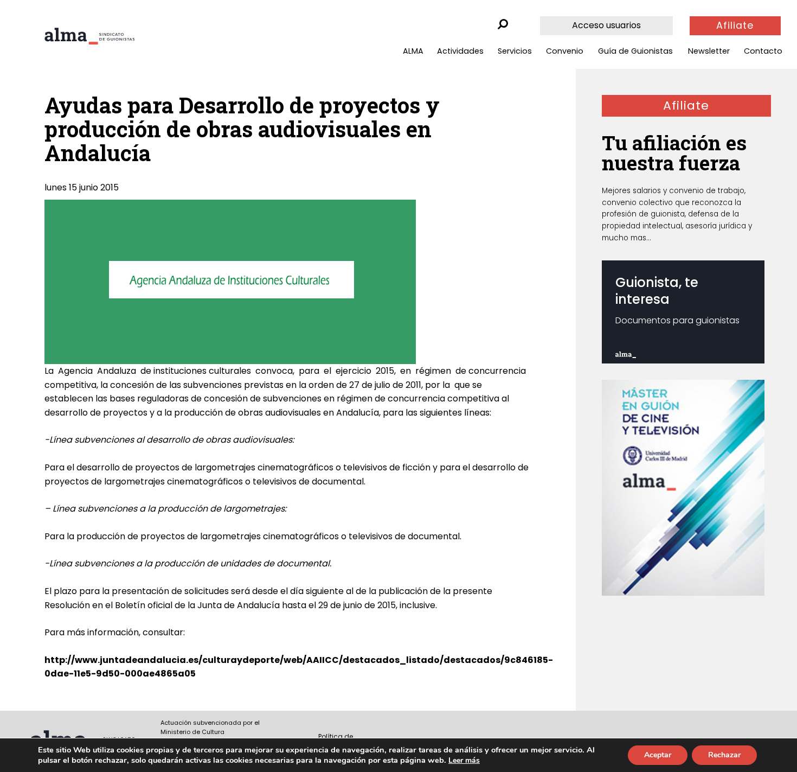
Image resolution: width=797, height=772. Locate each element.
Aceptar (657, 755)
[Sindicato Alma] (89, 36)
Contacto (763, 51)
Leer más (464, 760)
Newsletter (709, 51)
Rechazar (724, 755)
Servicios (515, 51)
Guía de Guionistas (635, 51)
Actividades (460, 51)
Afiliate (735, 25)
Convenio (564, 51)
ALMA (413, 51)
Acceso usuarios (606, 25)
